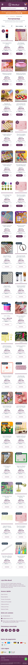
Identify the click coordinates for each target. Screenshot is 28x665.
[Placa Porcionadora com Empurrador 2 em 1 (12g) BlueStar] (24, 145)
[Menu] (2, 4)
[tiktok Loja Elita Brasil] (14, 630)
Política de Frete (4, 606)
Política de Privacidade (6, 601)
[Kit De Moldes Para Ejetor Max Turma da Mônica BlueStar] (24, 115)
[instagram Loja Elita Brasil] (2, 630)
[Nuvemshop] (5, 660)
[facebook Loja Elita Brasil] (6, 630)
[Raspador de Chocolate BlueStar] (10, 115)
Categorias (12, 16)
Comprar (19, 53)
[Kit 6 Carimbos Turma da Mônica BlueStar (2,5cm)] (24, 175)
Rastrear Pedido (4, 609)
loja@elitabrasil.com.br (8, 618)
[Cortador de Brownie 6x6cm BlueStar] (10, 236)
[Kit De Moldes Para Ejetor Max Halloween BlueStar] (10, 206)
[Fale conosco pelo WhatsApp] (25, 659)
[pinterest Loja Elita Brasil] (17, 630)
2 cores (21, 342)
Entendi (25, 663)
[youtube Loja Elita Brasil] (10, 630)
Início (7, 16)
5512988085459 (6, 616)
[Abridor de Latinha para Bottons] (24, 236)
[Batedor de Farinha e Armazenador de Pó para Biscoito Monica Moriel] (24, 84)
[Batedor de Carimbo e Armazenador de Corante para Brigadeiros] (10, 84)
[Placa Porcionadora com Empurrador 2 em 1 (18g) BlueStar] (24, 206)
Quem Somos (4, 594)
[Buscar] (25, 8)
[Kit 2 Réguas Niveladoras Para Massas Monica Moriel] (24, 54)
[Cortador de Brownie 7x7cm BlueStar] (10, 175)
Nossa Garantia (4, 596)
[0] (25, 4)
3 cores (21, 282)
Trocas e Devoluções (5, 599)
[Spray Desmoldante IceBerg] (10, 54)
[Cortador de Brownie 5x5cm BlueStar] (10, 145)
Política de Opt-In (5, 604)
